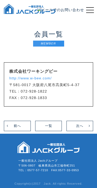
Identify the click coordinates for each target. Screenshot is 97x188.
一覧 (48, 126)
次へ (79, 126)
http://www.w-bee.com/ (30, 78)
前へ (17, 126)
